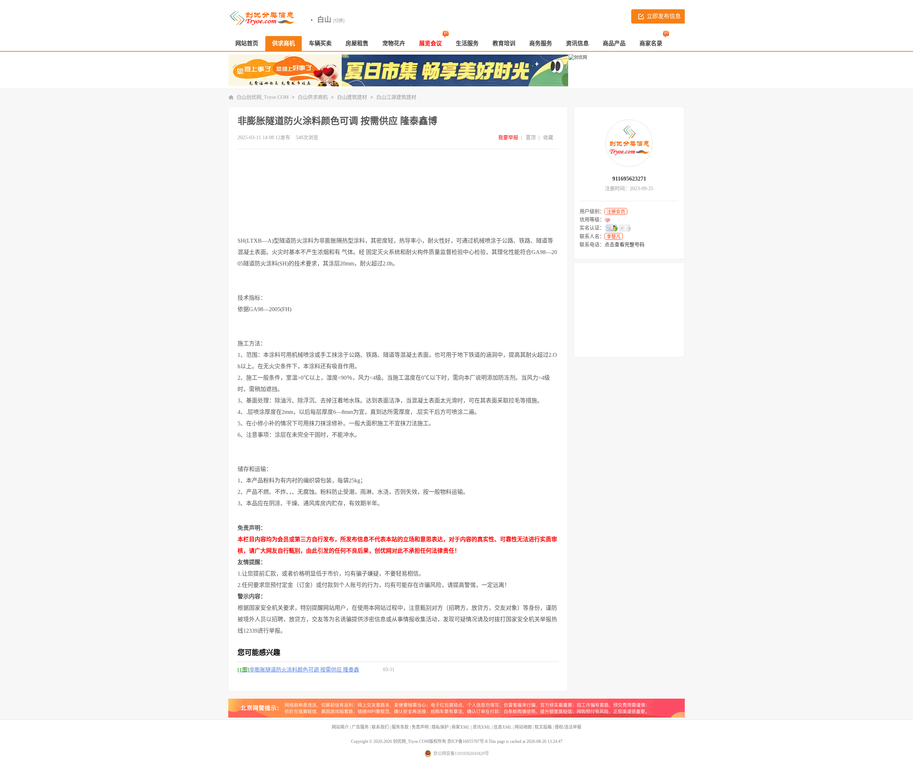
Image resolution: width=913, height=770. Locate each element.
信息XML (503, 727)
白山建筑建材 (352, 97)
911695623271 (629, 179)
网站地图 (523, 727)
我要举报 (508, 137)
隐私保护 (440, 727)
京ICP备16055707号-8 (467, 741)
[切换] (339, 20)
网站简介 (340, 727)
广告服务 (360, 727)
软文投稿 (543, 727)
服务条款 (400, 727)
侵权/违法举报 (568, 727)
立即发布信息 (664, 16)
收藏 (548, 137)
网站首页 (246, 43)
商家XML (461, 727)
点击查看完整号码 (624, 244)
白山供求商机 (313, 97)
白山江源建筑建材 (396, 97)
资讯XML (482, 727)
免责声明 (420, 727)
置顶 (531, 137)
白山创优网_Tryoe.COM (262, 97)
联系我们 (380, 727)
